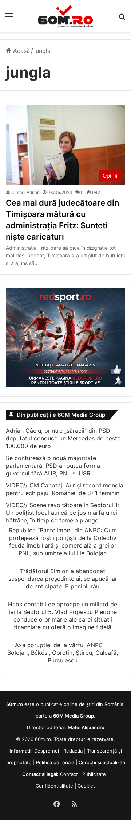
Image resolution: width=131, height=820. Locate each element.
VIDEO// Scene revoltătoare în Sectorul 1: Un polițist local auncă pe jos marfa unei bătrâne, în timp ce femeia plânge (62, 512)
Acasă (20, 50)
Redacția (73, 751)
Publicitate (94, 774)
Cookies (87, 786)
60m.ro (43, 739)
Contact (69, 774)
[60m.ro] (65, 16)
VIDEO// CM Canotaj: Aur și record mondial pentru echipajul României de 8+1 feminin (65, 489)
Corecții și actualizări (102, 762)
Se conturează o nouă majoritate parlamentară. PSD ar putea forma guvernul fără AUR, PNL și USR (53, 465)
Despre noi (46, 751)
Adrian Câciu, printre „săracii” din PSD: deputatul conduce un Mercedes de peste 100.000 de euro (63, 438)
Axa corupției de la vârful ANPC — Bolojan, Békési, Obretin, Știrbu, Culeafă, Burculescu (62, 652)
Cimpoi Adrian (25, 192)
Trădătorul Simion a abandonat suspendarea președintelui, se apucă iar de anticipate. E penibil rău (62, 578)
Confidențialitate (54, 786)
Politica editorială (55, 762)
